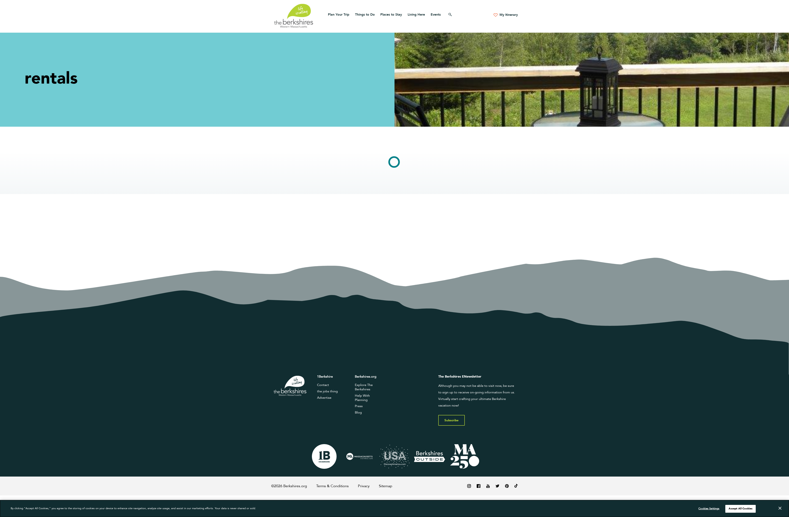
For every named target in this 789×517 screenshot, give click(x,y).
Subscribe (451, 420)
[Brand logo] (324, 456)
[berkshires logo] (293, 15)
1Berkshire (325, 376)
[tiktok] (516, 485)
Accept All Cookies (740, 508)
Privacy (364, 486)
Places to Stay (391, 15)
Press (359, 406)
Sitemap (385, 486)
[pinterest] (507, 485)
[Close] (779, 508)
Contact (323, 385)
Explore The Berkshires (364, 387)
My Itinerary (508, 15)
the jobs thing (327, 391)
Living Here (416, 15)
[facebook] (478, 485)
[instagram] (469, 485)
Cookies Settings (708, 508)
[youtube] (488, 485)
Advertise (324, 397)
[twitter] (497, 485)
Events (436, 15)
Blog (358, 412)
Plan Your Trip (338, 15)
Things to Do (365, 15)
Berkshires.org (365, 376)
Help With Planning (362, 397)
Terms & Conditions (332, 486)
